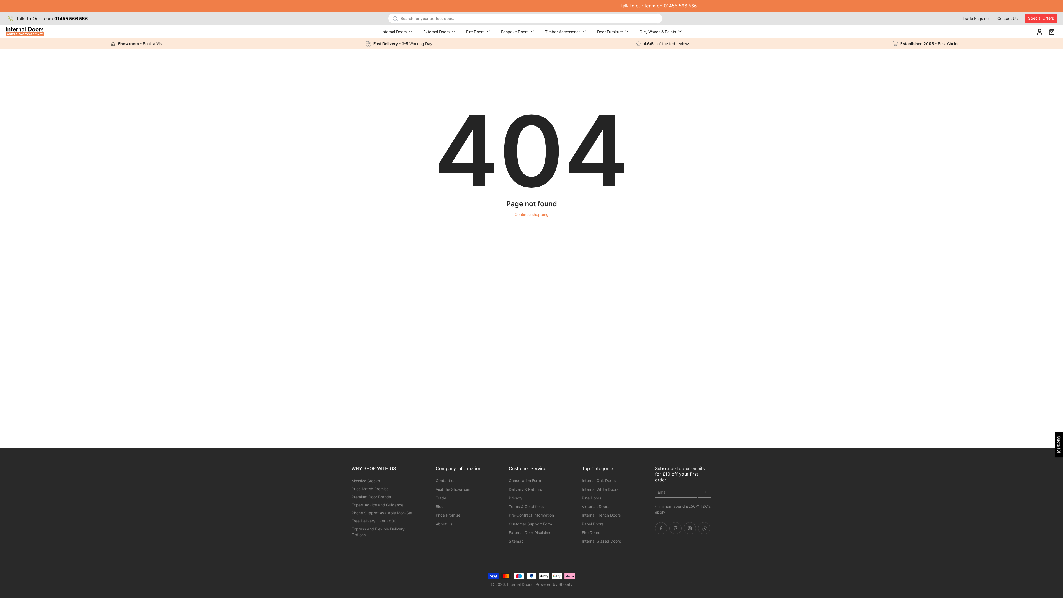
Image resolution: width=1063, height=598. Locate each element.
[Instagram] (690, 528)
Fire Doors (475, 31)
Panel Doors (592, 523)
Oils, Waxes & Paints (657, 31)
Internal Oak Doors (599, 480)
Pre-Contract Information (531, 515)
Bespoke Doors (514, 31)
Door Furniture (610, 31)
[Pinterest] (675, 528)
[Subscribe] (704, 492)
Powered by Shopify (554, 584)
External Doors (436, 31)
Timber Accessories (562, 31)
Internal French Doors (601, 515)
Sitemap (516, 541)
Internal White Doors (600, 489)
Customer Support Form (530, 523)
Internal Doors (394, 31)
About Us (444, 523)
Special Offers (1041, 18)
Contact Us (1007, 18)
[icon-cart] (1051, 31)
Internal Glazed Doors (601, 541)
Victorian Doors (595, 506)
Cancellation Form (525, 480)
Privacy (515, 497)
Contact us (445, 480)
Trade (441, 497)
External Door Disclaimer (531, 532)
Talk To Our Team (52, 18)
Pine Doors (591, 497)
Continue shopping (532, 214)
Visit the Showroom (453, 489)
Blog (440, 506)
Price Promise (448, 515)
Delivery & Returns (525, 489)
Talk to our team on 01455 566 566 (531, 6)
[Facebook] (661, 528)
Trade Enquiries (976, 18)
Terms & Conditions (526, 506)
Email (662, 492)
